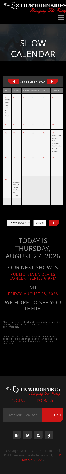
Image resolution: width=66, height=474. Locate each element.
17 (24, 133)
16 (14, 133)
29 (6, 179)
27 (53, 157)
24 (24, 157)
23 (14, 157)
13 (53, 124)
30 (14, 179)
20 (53, 133)
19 (43, 133)
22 (6, 157)
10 (24, 124)
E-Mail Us (47, 400)
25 (33, 157)
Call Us (20, 400)
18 (33, 133)
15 (6, 133)
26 (43, 157)
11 (33, 124)
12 (43, 124)
